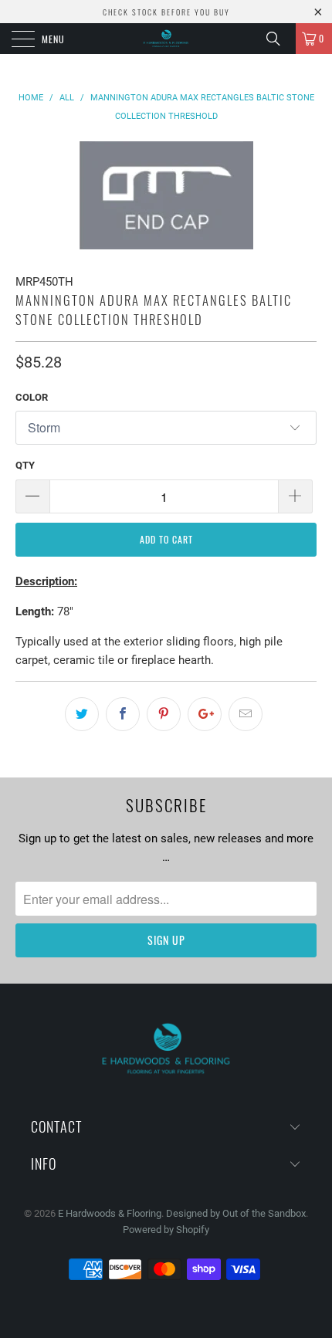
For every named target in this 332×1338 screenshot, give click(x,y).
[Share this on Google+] (205, 714)
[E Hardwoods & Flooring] (166, 38)
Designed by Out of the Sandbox (236, 1213)
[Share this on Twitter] (82, 714)
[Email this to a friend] (246, 714)
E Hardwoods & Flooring (109, 1213)
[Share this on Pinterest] (164, 714)
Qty (25, 465)
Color (31, 397)
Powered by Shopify (166, 1229)
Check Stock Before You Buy (166, 12)
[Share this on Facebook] (123, 714)
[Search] (279, 39)
